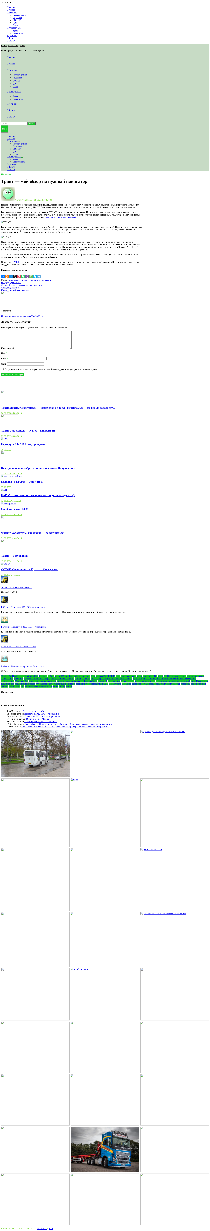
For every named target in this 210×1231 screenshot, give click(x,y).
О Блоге (11, 38)
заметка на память (195, 676)
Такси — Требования (14, 555)
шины (55, 686)
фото (11, 686)
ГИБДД (111, 676)
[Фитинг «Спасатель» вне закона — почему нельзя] (9, 527)
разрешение (62, 684)
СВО (105, 684)
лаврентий (118, 678)
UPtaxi (51, 676)
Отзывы (11, 10)
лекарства (150, 678)
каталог (56, 678)
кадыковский (30, 678)
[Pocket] (19, 276)
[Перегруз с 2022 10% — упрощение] (4, 439)
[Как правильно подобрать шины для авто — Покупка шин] (9, 462)
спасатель (144, 684)
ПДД (15, 22)
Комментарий (8, 348)
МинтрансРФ (21, 681)
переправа (150, 681)
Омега (94, 681)
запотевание (7, 678)
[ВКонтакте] (3, 276)
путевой (31, 684)
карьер (48, 678)
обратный (80, 681)
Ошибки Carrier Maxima (37, 719)
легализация (139, 678)
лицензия (165, 678)
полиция (167, 681)
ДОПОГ (17, 20)
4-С (16, 676)
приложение (46, 280)
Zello (68, 676)
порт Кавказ (197, 681)
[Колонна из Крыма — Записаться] (11, 476)
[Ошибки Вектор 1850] (8, 503)
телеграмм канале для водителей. (61, 217)
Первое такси (127, 681)
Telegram (43, 676)
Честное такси (32, 686)
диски (139, 676)
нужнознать (69, 681)
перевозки (140, 681)
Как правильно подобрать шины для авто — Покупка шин (38, 468)
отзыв (111, 681)
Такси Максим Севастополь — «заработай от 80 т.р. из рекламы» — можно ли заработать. (58, 407)
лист (157, 678)
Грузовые (17, 17)
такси (168, 684)
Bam (51, 1228)
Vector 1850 (60, 676)
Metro (28, 676)
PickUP (34, 676)
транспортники (198, 684)
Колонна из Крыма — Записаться (22, 481)
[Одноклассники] (7, 276)
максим (183, 678)
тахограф (175, 684)
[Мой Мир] (11, 276)
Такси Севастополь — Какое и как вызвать (28, 430)
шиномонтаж (45, 686)
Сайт (3, 364)
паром (117, 681)
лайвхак (128, 678)
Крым (15, 30)
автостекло (84, 676)
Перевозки (12, 12)
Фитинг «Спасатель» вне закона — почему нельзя (32, 532)
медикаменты (7, 681)
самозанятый (96, 684)
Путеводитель (14, 28)
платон (36, 280)
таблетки (160, 684)
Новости (11, 7)
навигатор (28, 280)
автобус (75, 676)
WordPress (42, 1228)
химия (17, 686)
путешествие (42, 684)
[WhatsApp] (31, 276)
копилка (95, 678)
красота (103, 678)
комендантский (82, 678)
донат (146, 676)
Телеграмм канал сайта (34, 711)
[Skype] (35, 276)
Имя (4, 353)
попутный (185, 681)
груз (118, 676)
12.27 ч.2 (5, 676)
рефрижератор (83, 684)
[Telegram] (39, 276)
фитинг (4, 686)
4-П (12, 676)
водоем (99, 676)
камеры (41, 678)
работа (52, 684)
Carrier (21, 676)
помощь (176, 681)
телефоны (185, 684)
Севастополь (19, 33)
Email (4, 358)
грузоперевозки (15, 280)
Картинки (12, 35)
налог (60, 681)
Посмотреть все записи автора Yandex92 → (22, 316)
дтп (171, 676)
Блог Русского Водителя (13, 45)
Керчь (63, 678)
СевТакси (126, 684)
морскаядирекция (37, 681)
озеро (88, 681)
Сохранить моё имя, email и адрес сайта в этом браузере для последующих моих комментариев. (51, 369)
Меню (4, 129)
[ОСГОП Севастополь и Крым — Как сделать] (6, 564)
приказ (10, 684)
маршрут (191, 678)
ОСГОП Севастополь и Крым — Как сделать (29, 569)
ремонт (71, 684)
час (22, 686)
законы (182, 676)
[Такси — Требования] (9, 550)
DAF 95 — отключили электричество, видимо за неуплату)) (38, 495)
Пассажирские (20, 15)
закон (176, 676)
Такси (15, 25)
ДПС (166, 676)
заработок (18, 678)
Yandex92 (26, 200)
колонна (70, 678)
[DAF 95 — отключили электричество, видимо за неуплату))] (4, 490)
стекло (152, 684)
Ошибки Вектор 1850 (14, 508)
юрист (69, 686)
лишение (174, 678)
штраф (62, 686)
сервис (135, 684)
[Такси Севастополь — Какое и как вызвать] (9, 425)
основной (102, 681)
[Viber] (27, 276)
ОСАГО (11, 40)
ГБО (105, 676)
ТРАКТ (15, 262)
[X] (15, 276)
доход (160, 676)
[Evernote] (23, 276)
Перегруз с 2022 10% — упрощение (23, 444)
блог (93, 676)
